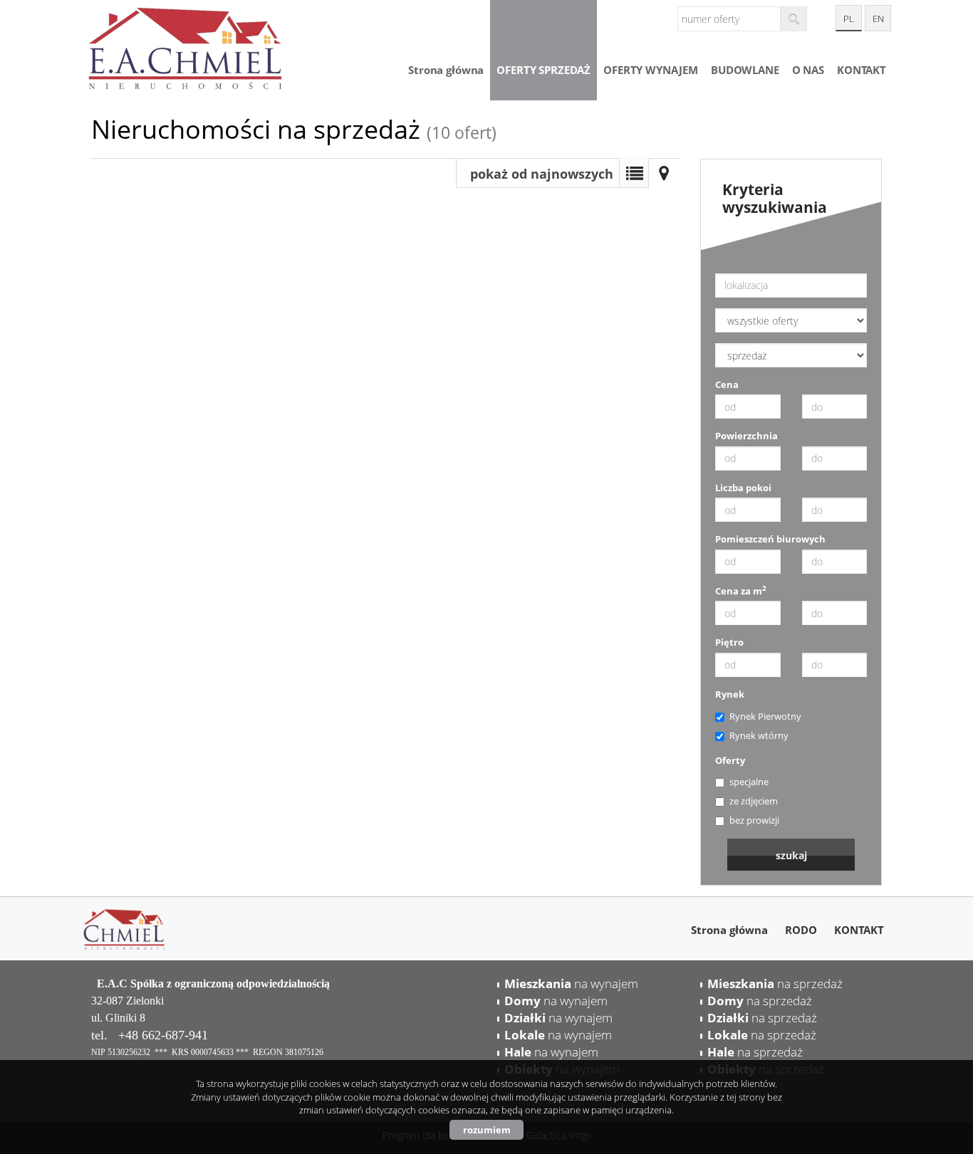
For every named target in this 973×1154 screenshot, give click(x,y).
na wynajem (571, 983)
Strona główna (446, 70)
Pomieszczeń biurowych (770, 539)
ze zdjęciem (753, 800)
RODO (801, 930)
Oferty (730, 760)
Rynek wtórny (759, 735)
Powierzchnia (746, 435)
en (878, 19)
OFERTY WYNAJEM (650, 70)
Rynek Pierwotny (765, 716)
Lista (634, 173)
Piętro (729, 642)
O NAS (808, 70)
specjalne (749, 781)
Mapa (664, 173)
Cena (727, 384)
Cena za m (740, 590)
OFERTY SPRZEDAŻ (543, 70)
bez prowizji (754, 820)
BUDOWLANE (745, 70)
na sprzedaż (775, 983)
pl (848, 19)
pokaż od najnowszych (541, 173)
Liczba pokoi (743, 487)
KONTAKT (861, 70)
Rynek (729, 694)
